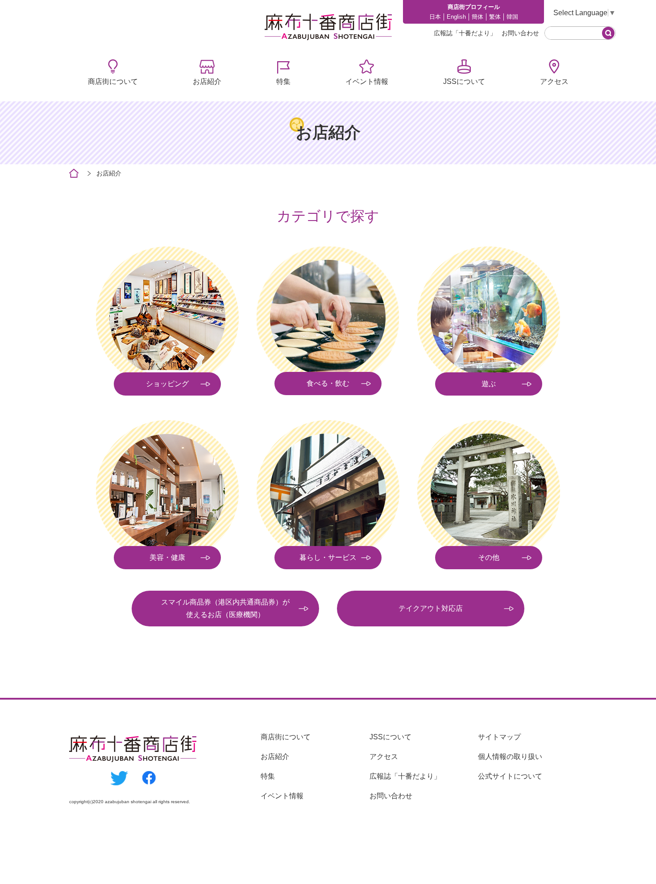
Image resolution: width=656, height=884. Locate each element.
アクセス (554, 81)
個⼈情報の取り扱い (510, 756)
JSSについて (464, 81)
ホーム (74, 173)
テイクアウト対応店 (431, 608)
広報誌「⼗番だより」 (465, 33)
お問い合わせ (520, 33)
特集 (283, 81)
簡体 (477, 16)
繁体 (495, 16)
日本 (435, 16)
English (456, 16)
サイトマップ (499, 737)
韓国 (512, 16)
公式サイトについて (510, 776)
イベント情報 (366, 81)
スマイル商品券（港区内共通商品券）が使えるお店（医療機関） (225, 608)
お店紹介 (207, 81)
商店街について (113, 81)
